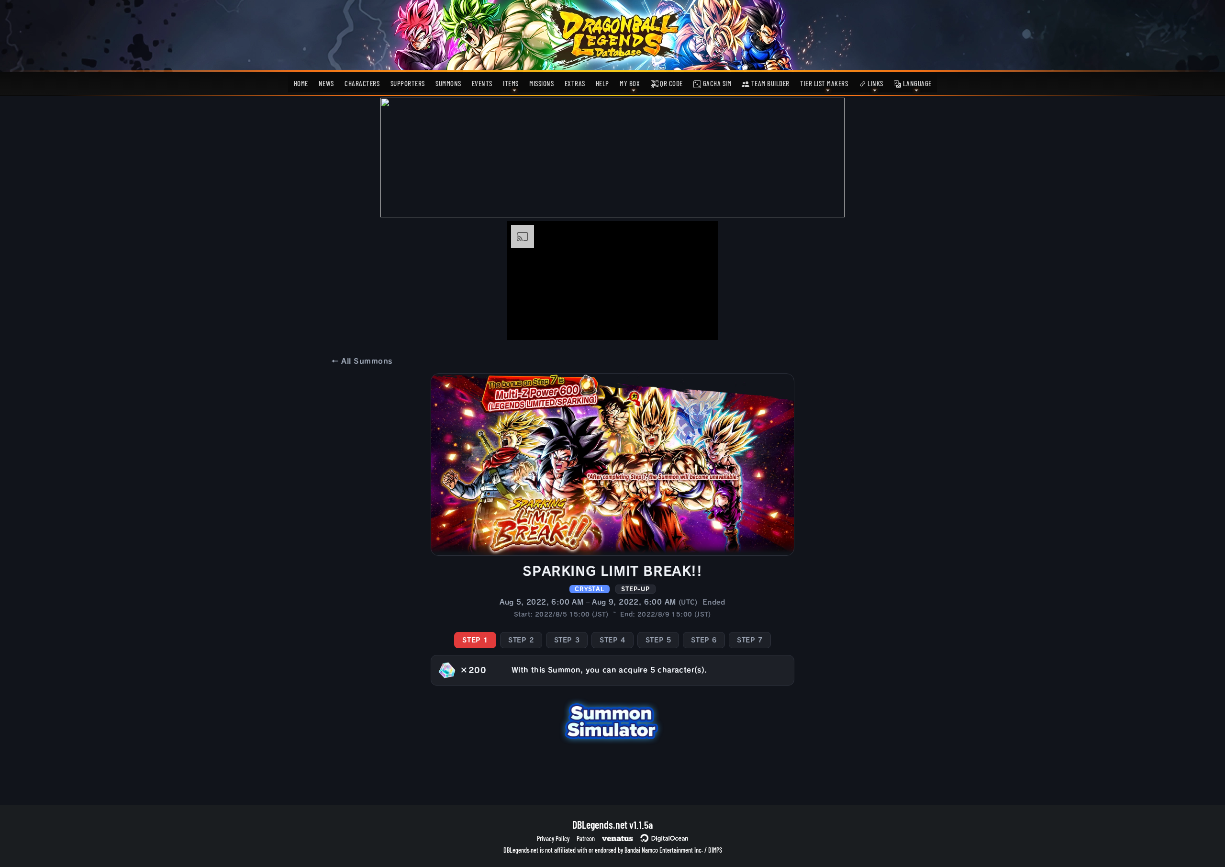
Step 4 (612, 640)
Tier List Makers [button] (824, 83)
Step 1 (475, 640)
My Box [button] (630, 83)
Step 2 (521, 640)
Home (301, 83)
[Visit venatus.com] (699, 324)
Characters (362, 83)
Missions (541, 83)
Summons (448, 83)
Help (602, 83)
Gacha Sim (716, 83)
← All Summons (361, 361)
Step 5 (658, 640)
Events (482, 83)
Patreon (586, 838)
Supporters (407, 83)
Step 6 (704, 640)
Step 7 (750, 640)
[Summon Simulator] (612, 720)
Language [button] (916, 83)
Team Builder (769, 83)
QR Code (670, 83)
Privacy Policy (553, 838)
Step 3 (567, 640)
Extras (575, 83)
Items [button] (511, 83)
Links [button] (874, 83)
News (326, 83)
